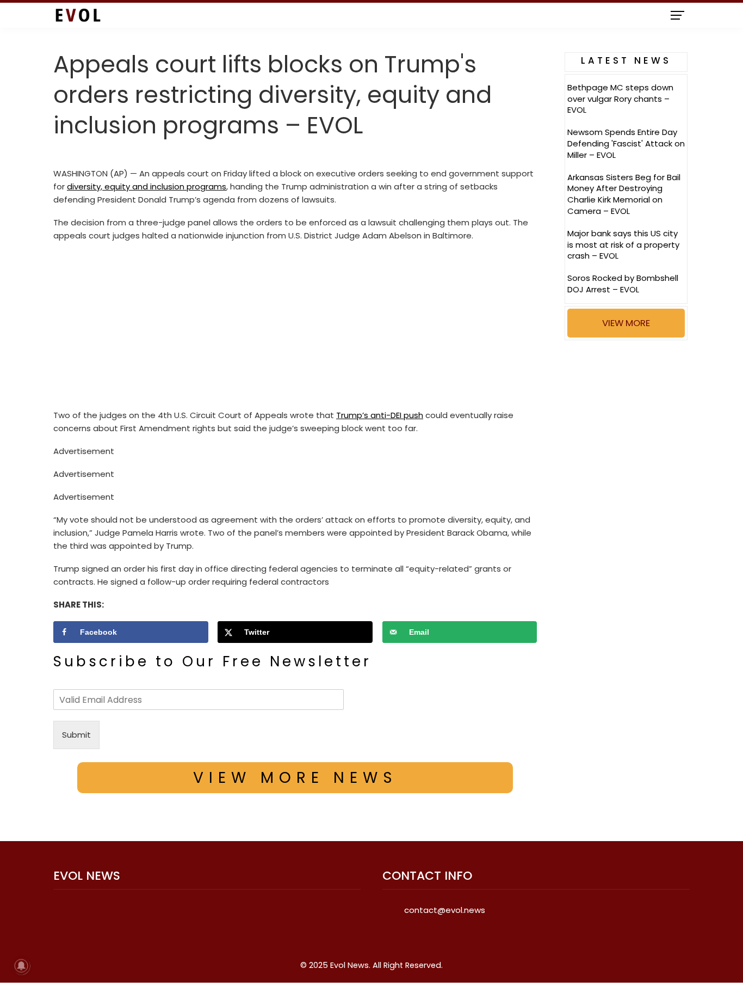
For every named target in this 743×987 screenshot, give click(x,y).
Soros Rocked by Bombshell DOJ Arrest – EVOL (622, 283)
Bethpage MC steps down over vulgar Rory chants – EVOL (620, 99)
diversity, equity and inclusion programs (146, 186)
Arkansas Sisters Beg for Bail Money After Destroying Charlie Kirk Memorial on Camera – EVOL (623, 194)
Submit (76, 734)
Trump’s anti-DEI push (379, 415)
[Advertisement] (295, 328)
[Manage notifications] (21, 965)
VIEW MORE (626, 322)
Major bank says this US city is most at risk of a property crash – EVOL (623, 245)
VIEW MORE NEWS (295, 777)
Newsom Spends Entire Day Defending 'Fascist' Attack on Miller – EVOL (626, 143)
